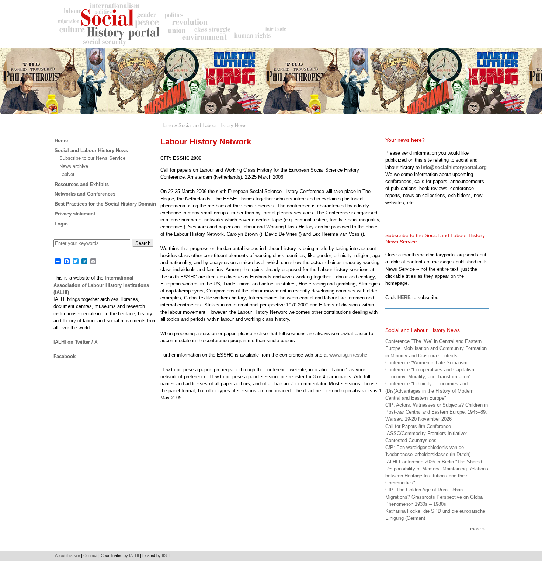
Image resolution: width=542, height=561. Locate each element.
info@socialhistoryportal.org (454, 167)
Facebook (64, 356)
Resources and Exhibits (82, 184)
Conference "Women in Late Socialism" (427, 362)
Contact (90, 555)
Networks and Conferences (85, 194)
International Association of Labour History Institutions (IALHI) (101, 285)
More (475, 529)
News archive (73, 166)
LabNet (66, 174)
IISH (166, 555)
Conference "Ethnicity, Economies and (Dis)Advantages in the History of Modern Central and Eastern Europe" (429, 390)
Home (166, 125)
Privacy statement (75, 214)
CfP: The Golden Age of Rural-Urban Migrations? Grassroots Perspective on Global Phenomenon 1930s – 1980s (434, 496)
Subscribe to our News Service (92, 158)
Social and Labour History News (212, 125)
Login (61, 224)
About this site (67, 555)
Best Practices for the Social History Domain (105, 204)
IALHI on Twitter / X (75, 342)
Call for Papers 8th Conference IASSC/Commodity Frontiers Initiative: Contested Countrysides (426, 433)
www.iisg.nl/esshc (348, 355)
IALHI (134, 555)
